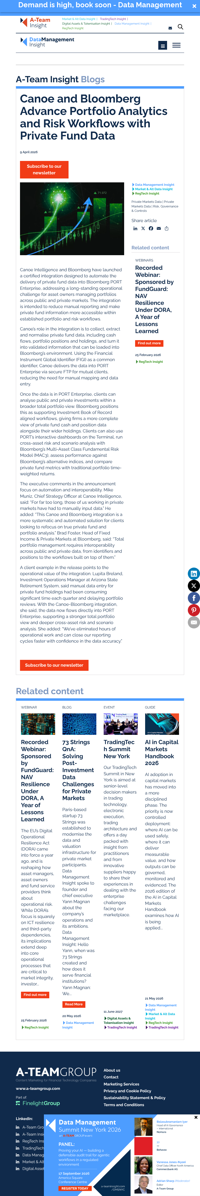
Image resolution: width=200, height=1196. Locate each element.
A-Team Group (35, 1127)
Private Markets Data (146, 202)
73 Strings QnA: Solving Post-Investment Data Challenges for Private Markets (78, 770)
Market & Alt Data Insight (78, 19)
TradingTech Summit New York (119, 749)
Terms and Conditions (124, 1105)
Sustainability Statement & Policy (135, 1097)
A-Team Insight (35, 1134)
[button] (100, 6)
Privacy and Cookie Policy (127, 1091)
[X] (194, 586)
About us (112, 1070)
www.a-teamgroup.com (38, 1088)
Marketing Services (121, 1084)
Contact (111, 1077)
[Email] (194, 622)
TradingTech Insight (113, 19)
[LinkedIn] (194, 574)
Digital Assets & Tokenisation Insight (86, 23)
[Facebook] (194, 598)
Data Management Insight (132, 23)
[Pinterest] (194, 610)
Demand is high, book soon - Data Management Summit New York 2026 (100, 5)
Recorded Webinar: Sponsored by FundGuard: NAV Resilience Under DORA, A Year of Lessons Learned (154, 299)
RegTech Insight (72, 28)
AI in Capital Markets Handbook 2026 (162, 752)
